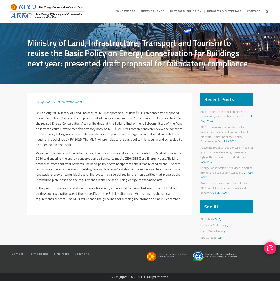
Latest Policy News (71, 102)
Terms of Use (38, 253)
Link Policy (61, 253)
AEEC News (207, 219)
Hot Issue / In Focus (212, 225)
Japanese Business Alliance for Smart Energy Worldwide (220, 255)
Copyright (82, 253)
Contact (17, 253)
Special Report (209, 237)
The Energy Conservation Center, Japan (172, 255)
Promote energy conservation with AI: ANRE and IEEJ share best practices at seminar (223, 188)
